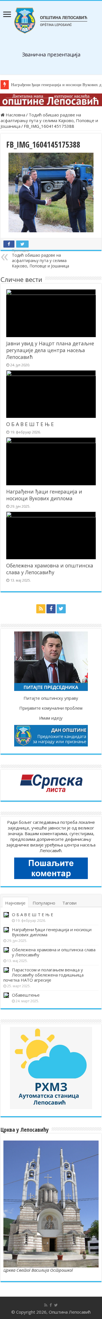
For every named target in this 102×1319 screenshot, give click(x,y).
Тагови (69, 903)
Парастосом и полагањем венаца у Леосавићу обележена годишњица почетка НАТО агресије (43, 975)
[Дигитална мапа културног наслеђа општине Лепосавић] (51, 99)
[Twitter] (61, 608)
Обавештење (26, 995)
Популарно (44, 903)
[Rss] (40, 608)
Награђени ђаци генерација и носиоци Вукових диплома (44, 495)
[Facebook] (51, 608)
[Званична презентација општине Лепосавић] (51, 21)
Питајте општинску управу (51, 698)
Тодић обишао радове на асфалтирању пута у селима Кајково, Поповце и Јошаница (49, 120)
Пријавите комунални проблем (50, 708)
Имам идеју (51, 718)
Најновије (15, 903)
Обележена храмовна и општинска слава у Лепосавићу (49, 569)
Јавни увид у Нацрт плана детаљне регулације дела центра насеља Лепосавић (50, 350)
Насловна (15, 115)
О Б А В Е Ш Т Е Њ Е (30, 424)
